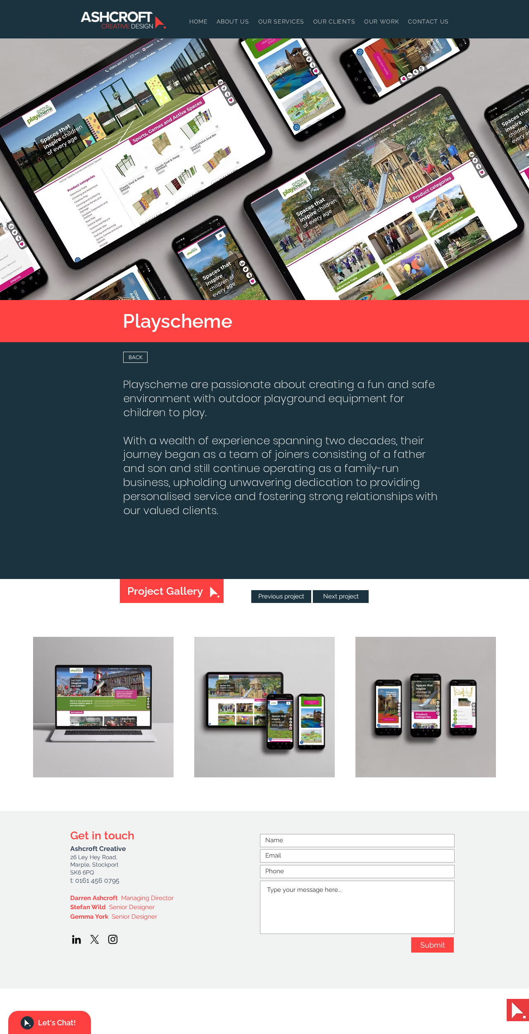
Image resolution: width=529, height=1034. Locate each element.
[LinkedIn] (76, 939)
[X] (94, 939)
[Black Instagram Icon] (113, 939)
